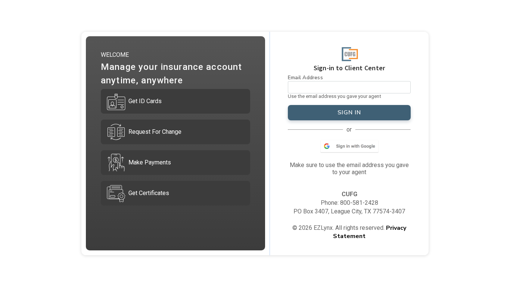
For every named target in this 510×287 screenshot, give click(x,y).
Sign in (349, 112)
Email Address (305, 77)
